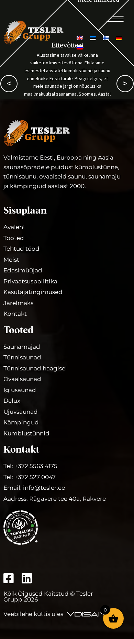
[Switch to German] (118, 37)
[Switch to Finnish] (105, 37)
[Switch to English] (79, 37)
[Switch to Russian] (79, 47)
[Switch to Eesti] (92, 37)
